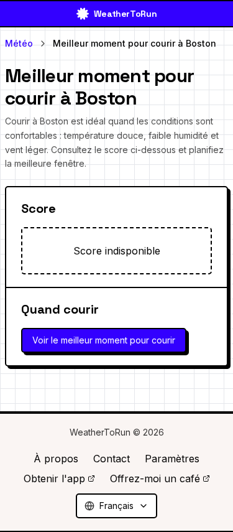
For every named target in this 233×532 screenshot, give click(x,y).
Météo (19, 43)
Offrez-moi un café (155, 478)
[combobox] (116, 505)
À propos (56, 458)
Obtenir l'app (54, 478)
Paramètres (172, 458)
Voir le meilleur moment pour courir (103, 340)
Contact (111, 458)
